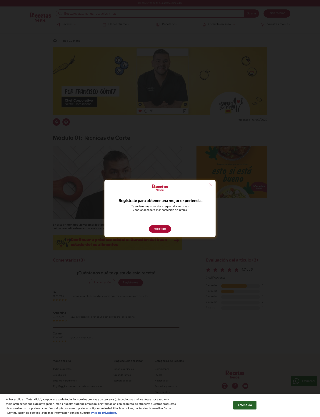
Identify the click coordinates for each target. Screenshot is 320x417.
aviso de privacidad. (104, 412)
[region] (160, 405)
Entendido (245, 405)
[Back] (211, 185)
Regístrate (160, 228)
